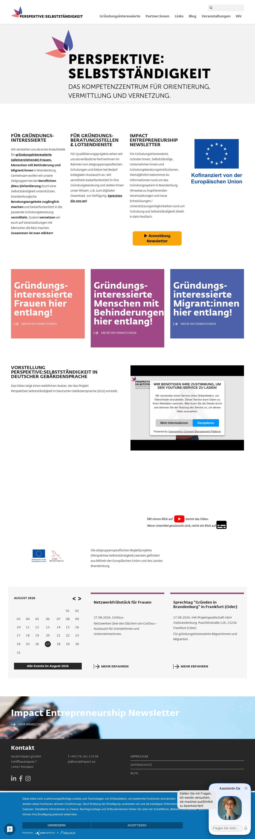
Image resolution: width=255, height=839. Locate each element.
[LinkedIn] (13, 778)
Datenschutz (141, 765)
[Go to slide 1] (109, 100)
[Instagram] (28, 778)
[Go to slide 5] (139, 100)
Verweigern (56, 825)
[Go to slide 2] (116, 100)
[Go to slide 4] (131, 100)
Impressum (139, 756)
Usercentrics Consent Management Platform (194, 431)
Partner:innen (158, 16)
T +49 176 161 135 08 (83, 756)
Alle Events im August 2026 (48, 666)
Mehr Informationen (174, 422)
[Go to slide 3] (124, 100)
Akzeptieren (205, 422)
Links (179, 16)
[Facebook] (20, 778)
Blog (192, 16)
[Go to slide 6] (146, 100)
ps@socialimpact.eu (82, 762)
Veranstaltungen (216, 16)
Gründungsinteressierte (120, 16)
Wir (239, 16)
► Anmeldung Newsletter (157, 238)
